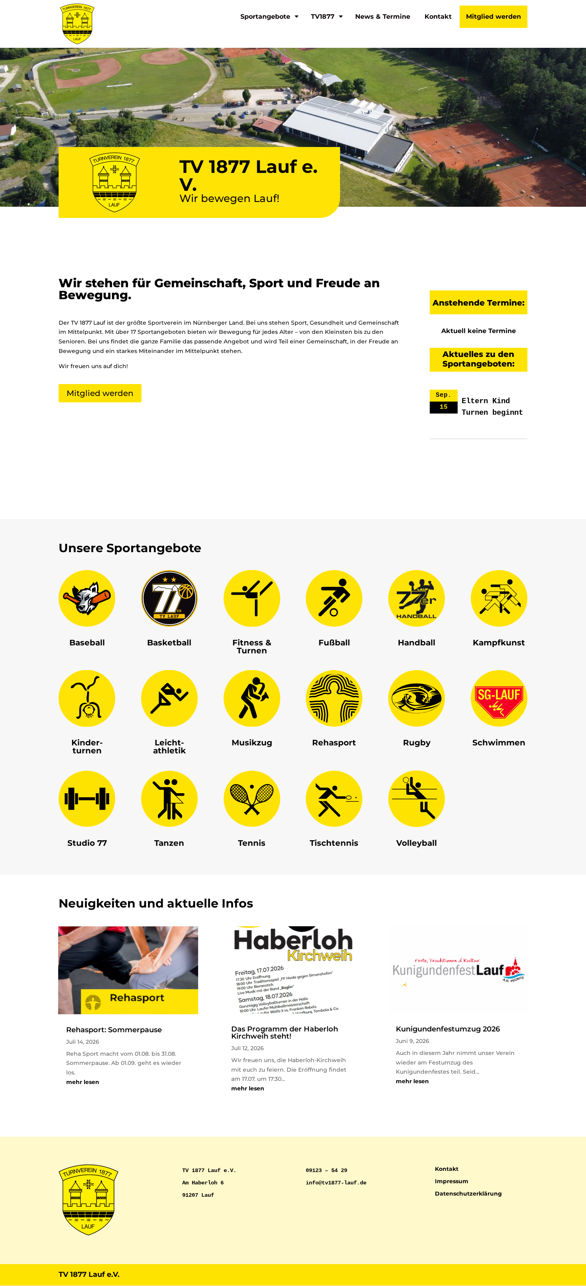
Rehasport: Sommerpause (114, 1029)
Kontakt (438, 16)
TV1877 (322, 16)
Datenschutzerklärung (468, 1193)
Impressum (451, 1181)
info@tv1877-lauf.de (336, 1183)
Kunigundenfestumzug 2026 (448, 1029)
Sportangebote (265, 16)
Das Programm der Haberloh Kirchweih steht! (284, 1033)
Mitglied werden (493, 16)
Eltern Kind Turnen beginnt (492, 407)
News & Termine (382, 16)
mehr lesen (82, 1082)
